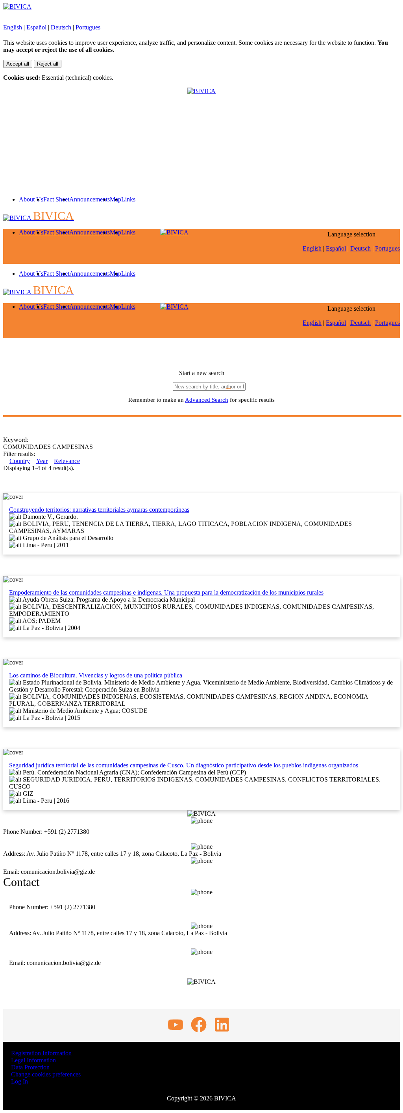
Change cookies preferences (46, 1074)
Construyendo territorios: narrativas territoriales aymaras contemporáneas (99, 509)
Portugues (88, 27)
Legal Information (33, 1060)
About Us (31, 199)
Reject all (47, 64)
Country (19, 461)
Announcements (89, 199)
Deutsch (61, 27)
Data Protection (30, 1067)
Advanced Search (206, 400)
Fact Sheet (56, 199)
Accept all (17, 64)
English (12, 27)
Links (128, 199)
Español (36, 27)
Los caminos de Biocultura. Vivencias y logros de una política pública (95, 675)
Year (42, 461)
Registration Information (41, 1053)
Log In (19, 1081)
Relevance (67, 461)
